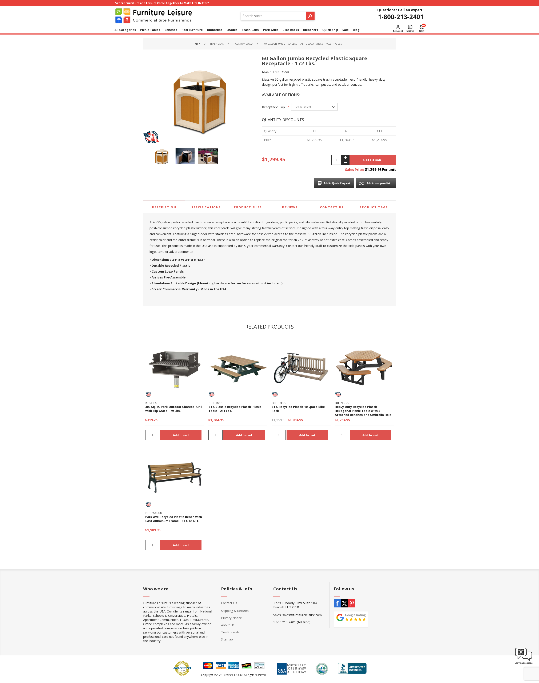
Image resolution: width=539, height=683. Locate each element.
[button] (524, 664)
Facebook (337, 603)
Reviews (290, 207)
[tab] (164, 207)
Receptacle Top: (274, 107)
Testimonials (230, 632)
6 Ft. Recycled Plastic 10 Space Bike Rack (298, 409)
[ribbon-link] (148, 394)
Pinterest (351, 603)
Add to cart (373, 160)
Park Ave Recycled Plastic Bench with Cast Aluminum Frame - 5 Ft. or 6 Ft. (173, 519)
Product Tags (374, 207)
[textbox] (273, 16)
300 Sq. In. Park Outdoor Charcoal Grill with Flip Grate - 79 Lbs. (173, 409)
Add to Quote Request (337, 183)
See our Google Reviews (351, 619)
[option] (163, 156)
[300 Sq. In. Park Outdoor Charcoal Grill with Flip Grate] (174, 367)
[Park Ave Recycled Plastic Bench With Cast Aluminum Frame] (174, 478)
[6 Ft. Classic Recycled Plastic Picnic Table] (237, 367)
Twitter (344, 603)
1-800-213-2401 (401, 16)
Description (164, 207)
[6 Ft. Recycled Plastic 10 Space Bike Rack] (301, 367)
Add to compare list (378, 183)
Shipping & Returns (235, 610)
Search (310, 16)
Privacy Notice (231, 618)
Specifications (206, 207)
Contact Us (332, 207)
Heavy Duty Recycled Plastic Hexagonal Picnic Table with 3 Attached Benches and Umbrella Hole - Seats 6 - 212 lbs (364, 413)
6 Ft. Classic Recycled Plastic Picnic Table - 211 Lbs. (234, 409)
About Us (228, 625)
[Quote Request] (410, 28)
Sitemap (227, 639)
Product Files (248, 207)
